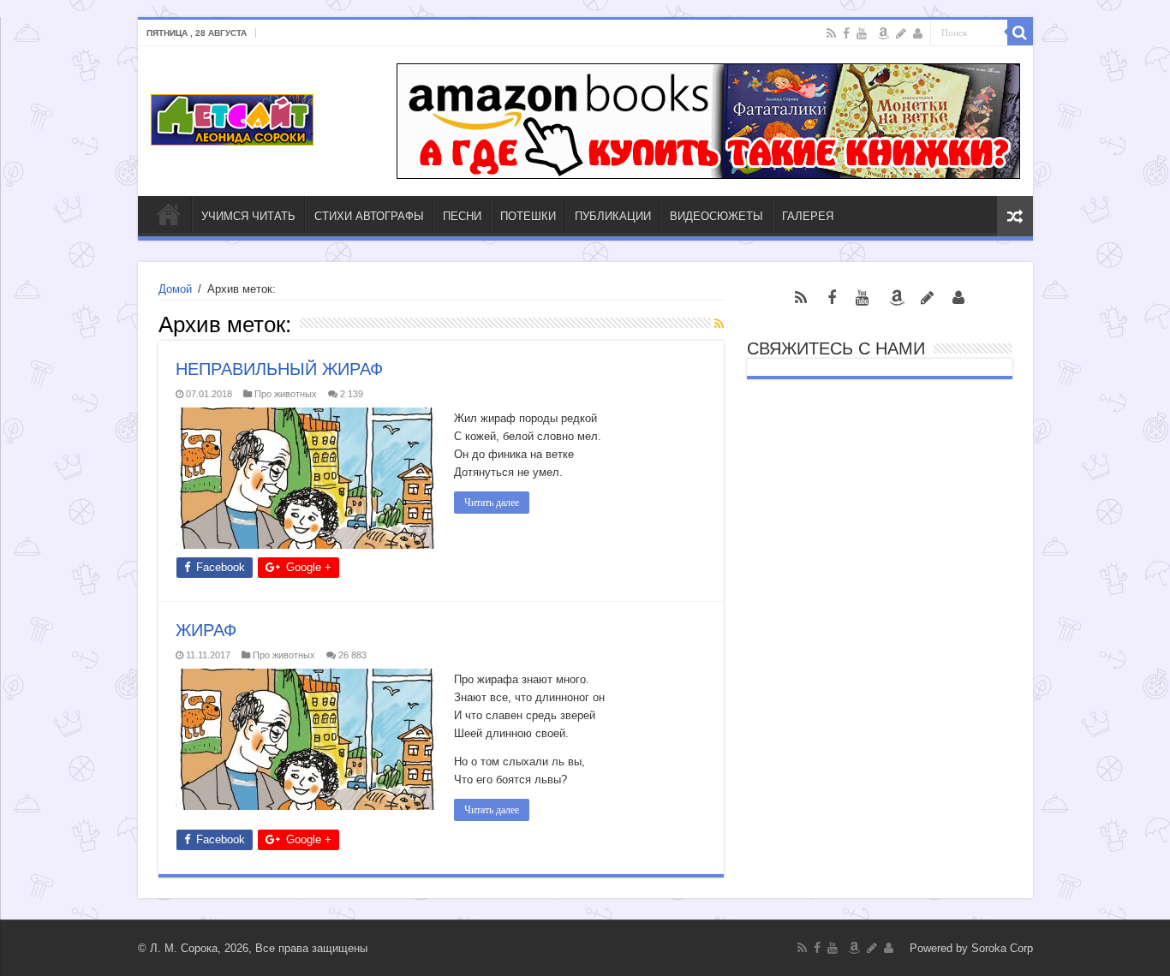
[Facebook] (846, 33)
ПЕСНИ (462, 216)
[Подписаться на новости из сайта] (719, 323)
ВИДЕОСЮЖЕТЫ (716, 216)
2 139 (351, 394)
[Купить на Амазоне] (883, 33)
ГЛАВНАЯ (168, 214)
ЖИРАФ (206, 630)
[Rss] (831, 33)
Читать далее (491, 503)
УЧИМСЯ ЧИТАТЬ (248, 216)
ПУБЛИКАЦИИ (613, 216)
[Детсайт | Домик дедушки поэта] (232, 116)
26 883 (352, 655)
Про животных (285, 394)
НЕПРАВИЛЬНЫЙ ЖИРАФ (279, 369)
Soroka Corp (1002, 948)
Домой (175, 289)
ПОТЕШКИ (528, 216)
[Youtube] (862, 33)
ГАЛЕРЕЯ (807, 216)
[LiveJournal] (901, 33)
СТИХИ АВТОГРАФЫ (369, 216)
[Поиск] (1020, 32)
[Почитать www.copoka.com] (917, 33)
